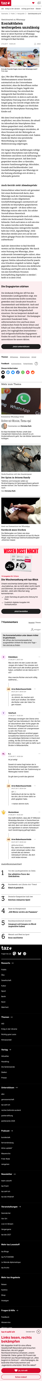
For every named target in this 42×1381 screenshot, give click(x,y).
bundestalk (5, 1137)
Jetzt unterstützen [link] (21, 346)
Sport (3, 991)
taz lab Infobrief (7, 1197)
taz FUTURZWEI (7, 1257)
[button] (39, 3)
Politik (13, 13)
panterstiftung (7, 1116)
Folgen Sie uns (6, 954)
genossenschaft (7, 1099)
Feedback (5, 1317)
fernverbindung (7, 1143)
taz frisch (5, 1186)
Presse (4, 1078)
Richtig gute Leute (8, 1034)
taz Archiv (5, 1268)
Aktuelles (5, 1056)
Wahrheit (5, 1007)
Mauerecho (5, 1154)
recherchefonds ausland (11, 1110)
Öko (3, 975)
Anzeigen (5, 1301)
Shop (3, 1295)
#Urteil (34, 357)
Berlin (3, 996)
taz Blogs (5, 1252)
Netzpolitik (21, 13)
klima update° (6, 1148)
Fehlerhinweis (28, 364)
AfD (2, 1024)
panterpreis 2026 (8, 1121)
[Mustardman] (3, 812)
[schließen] (38, 1332)
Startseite (4, 13)
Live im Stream (7, 1224)
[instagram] (24, 955)
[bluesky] (19, 955)
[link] (3, 9)
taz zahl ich (5, 1105)
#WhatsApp (14, 357)
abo (2, 1094)
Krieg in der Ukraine (9, 1029)
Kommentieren (16, 364)
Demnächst (5, 1213)
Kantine (4, 1290)
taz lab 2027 (6, 1235)
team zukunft (6, 1181)
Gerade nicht (30, 1332)
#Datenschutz (25, 357)
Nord (3, 1002)
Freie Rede (5, 1159)
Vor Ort (4, 1219)
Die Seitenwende (8, 1067)
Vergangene (6, 1229)
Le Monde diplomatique (11, 1262)
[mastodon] (14, 955)
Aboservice (5, 1322)
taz (6, 948)
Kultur (3, 986)
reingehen (5, 1164)
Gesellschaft (6, 980)
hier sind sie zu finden (11, 645)
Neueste (31, 623)
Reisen (4, 1284)
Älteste (38, 623)
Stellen (4, 1072)
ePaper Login (6, 1328)
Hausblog (5, 1062)
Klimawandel (6, 1040)
